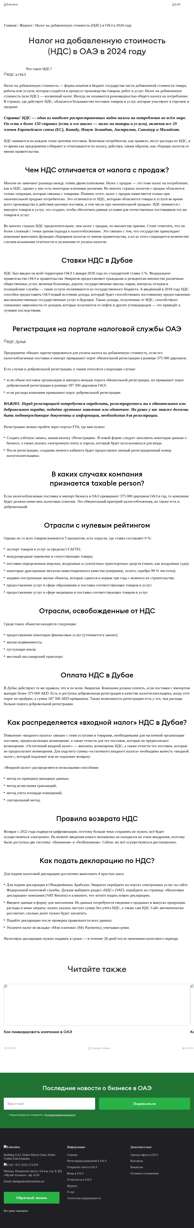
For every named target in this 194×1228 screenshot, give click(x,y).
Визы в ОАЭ (75, 1173)
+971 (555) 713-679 (25, 1164)
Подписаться (144, 1103)
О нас (70, 1192)
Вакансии (136, 1167)
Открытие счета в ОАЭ (82, 1167)
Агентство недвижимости (84, 1198)
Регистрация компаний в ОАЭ (86, 1160)
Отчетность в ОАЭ (79, 1179)
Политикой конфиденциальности (60, 1115)
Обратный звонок (31, 1198)
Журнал (26, 25)
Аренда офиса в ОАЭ (144, 1154)
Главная (10, 25)
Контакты (136, 1160)
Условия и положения (144, 1173)
